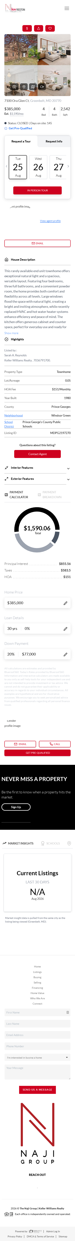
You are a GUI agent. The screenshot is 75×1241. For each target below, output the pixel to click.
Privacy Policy (15, 1236)
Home (37, 966)
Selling (37, 982)
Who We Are (37, 998)
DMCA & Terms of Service (40, 1236)
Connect (37, 1003)
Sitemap (63, 1236)
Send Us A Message (37, 1089)
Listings (37, 972)
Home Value (37, 993)
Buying (37, 977)
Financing (37, 987)
